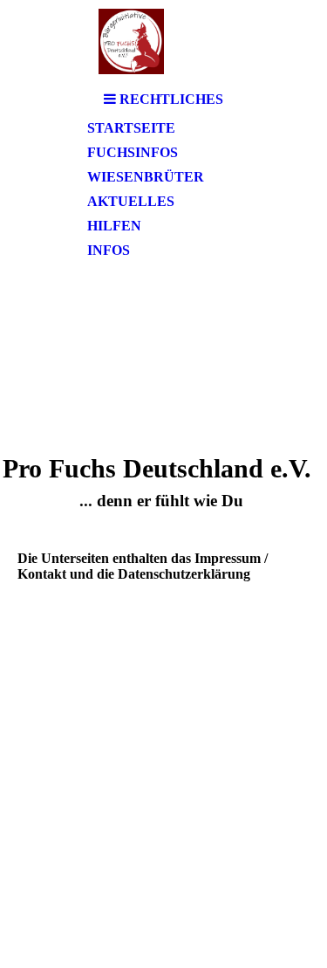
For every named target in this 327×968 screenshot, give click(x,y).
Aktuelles (130, 201)
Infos (108, 250)
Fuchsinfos (132, 152)
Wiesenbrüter (145, 176)
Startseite (131, 127)
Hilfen (114, 225)
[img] (164, 41)
